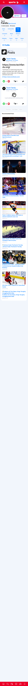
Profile (7, 45)
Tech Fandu (11, 59)
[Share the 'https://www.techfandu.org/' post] (23, 81)
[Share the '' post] (23, 103)
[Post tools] (25, 58)
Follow (17, 15)
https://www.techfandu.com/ (11, 77)
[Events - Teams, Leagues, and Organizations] (12, 683)
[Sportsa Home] (3, 683)
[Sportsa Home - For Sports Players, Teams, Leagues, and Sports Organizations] (13, 2)
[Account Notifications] (24, 683)
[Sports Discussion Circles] (8, 684)
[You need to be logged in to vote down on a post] (8, 81)
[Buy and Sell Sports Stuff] (16, 683)
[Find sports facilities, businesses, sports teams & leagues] (20, 683)
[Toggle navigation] (24, 2)
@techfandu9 (12, 23)
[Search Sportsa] (3, 2)
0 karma (13, 25)
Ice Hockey (15, 60)
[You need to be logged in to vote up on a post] (3, 81)
